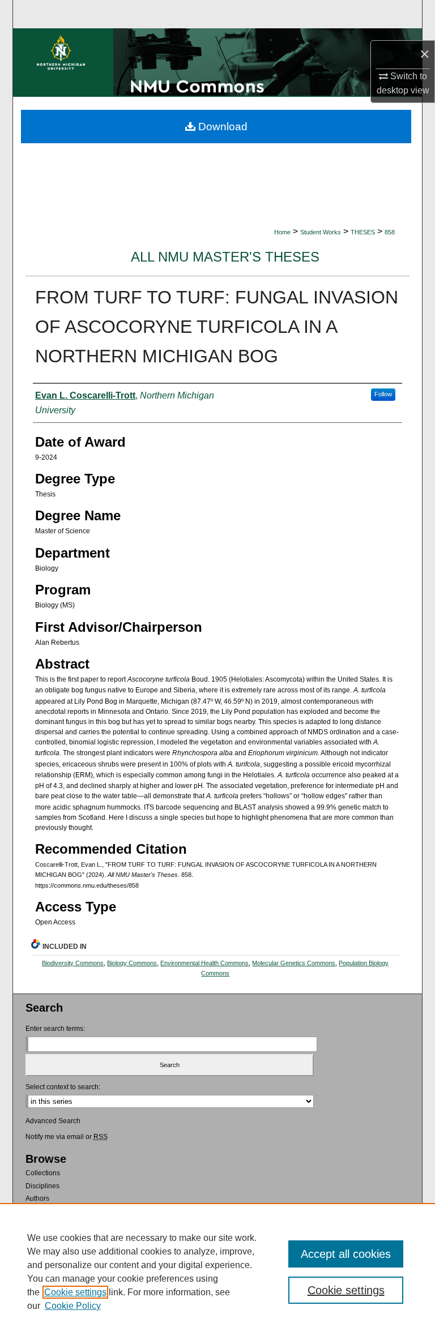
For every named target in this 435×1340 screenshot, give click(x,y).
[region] (217, 1271)
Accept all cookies (346, 1254)
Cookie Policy (73, 1306)
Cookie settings (75, 1292)
